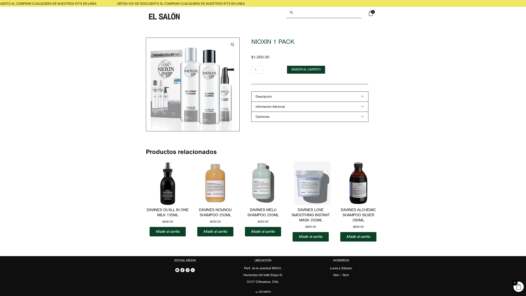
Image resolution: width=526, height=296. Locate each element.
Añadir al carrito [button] (168, 232)
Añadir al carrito (306, 69)
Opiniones (262, 117)
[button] (232, 44)
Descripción (264, 96)
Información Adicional (270, 106)
